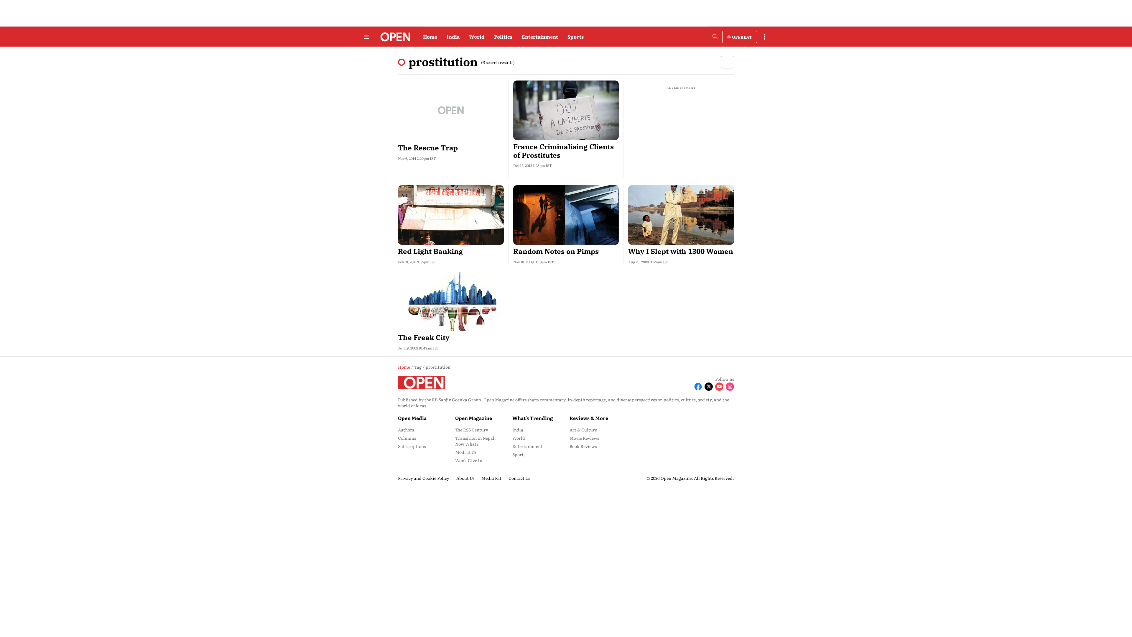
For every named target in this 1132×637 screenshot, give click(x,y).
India (453, 36)
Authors (406, 430)
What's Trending (532, 417)
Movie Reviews (584, 438)
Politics (503, 36)
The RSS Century (471, 430)
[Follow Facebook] (698, 386)
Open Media (412, 417)
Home (430, 36)
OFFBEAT (742, 37)
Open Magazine (473, 417)
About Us (465, 478)
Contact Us (519, 478)
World (477, 36)
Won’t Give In (468, 460)
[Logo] (393, 37)
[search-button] (715, 36)
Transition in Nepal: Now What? (475, 441)
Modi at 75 (465, 452)
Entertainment (540, 36)
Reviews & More (589, 417)
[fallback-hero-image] (451, 110)
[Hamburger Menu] (366, 36)
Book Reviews (583, 446)
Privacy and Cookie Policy (423, 478)
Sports (575, 36)
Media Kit (491, 478)
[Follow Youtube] (719, 386)
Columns (407, 438)
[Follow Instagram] (730, 386)
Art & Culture (583, 430)
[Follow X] (709, 386)
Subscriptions (412, 446)
